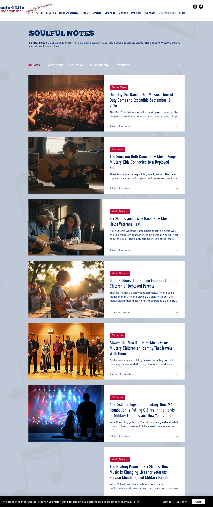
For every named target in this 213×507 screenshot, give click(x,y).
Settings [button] (166, 501)
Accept (198, 501)
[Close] (209, 501)
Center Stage (55, 65)
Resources (122, 65)
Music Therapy (99, 65)
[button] (180, 65)
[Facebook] (201, 6)
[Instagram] (195, 6)
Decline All (181, 501)
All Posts (34, 65)
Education (77, 65)
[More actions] (178, 82)
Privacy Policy (131, 501)
